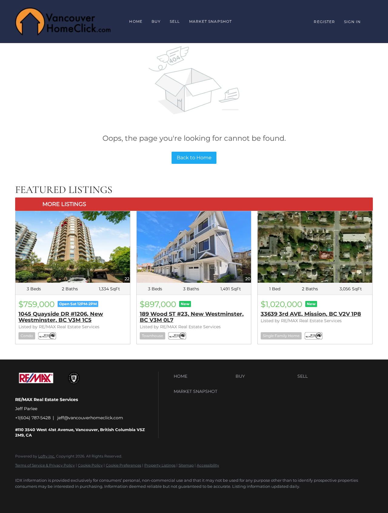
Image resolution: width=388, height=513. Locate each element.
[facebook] (22, 496)
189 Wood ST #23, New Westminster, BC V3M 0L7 (192, 317)
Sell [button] (175, 21)
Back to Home (194, 157)
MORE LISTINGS (64, 204)
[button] (203, 376)
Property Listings (160, 465)
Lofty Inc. (46, 456)
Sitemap (186, 465)
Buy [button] (156, 21)
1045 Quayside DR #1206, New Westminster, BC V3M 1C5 (60, 317)
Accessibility (208, 465)
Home (135, 21)
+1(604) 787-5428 (33, 417)
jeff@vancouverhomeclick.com (90, 417)
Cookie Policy (90, 465)
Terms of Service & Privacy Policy (45, 465)
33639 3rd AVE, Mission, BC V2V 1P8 (311, 314)
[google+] (40, 496)
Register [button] (324, 21)
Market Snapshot (210, 21)
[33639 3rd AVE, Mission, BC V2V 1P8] (315, 247)
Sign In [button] (352, 21)
